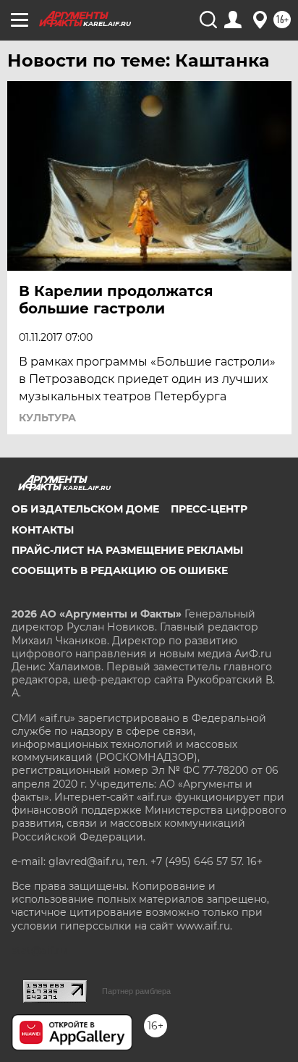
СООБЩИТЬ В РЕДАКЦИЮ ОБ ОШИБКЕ (120, 570)
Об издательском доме (85, 508)
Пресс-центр (209, 508)
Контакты (43, 529)
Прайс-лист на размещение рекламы (127, 550)
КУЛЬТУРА (47, 418)
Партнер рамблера (136, 991)
